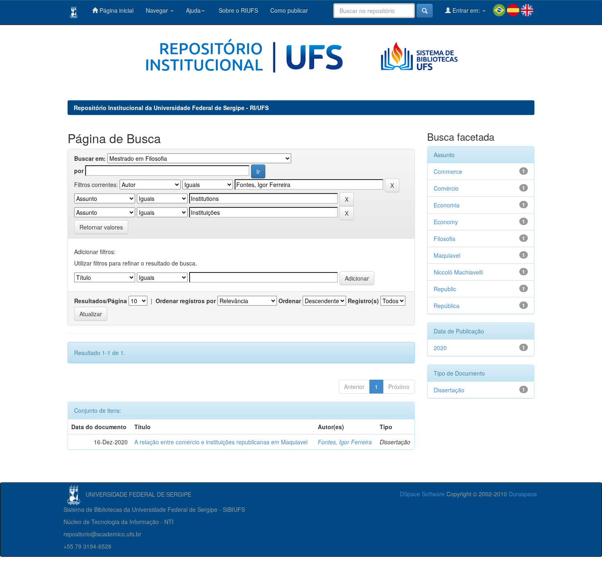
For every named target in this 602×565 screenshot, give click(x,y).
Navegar (158, 10)
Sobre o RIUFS (237, 10)
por (79, 171)
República (446, 306)
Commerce (448, 171)
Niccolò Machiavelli (458, 272)
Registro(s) (363, 301)
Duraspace (523, 494)
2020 (440, 348)
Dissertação (449, 390)
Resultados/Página (100, 301)
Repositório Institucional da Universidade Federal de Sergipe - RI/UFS (171, 108)
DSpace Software (422, 494)
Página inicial (116, 10)
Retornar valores (101, 227)
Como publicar (289, 10)
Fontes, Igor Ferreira (345, 442)
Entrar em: (466, 10)
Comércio (446, 188)
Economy (446, 222)
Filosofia (444, 238)
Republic (445, 289)
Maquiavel (447, 255)
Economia (446, 205)
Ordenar (289, 301)
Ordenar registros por (186, 301)
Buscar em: (90, 158)
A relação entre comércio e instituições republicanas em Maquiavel (221, 442)
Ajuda (193, 10)
